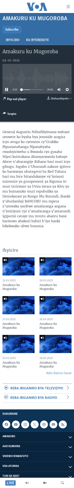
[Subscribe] (53, 424)
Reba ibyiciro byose (59, 373)
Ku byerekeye (37, 40)
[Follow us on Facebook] (6, 424)
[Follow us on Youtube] (16, 424)
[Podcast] (44, 424)
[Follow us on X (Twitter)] (34, 424)
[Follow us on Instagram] (25, 424)
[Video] (45, 483)
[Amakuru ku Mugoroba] (18, 266)
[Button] (9, 114)
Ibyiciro (13, 40)
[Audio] (27, 483)
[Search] (62, 483)
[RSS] (63, 424)
